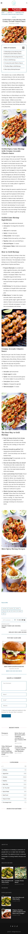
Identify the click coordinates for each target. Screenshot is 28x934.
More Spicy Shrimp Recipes (12, 69)
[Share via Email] (24, 620)
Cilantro (11, 608)
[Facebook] (10, 926)
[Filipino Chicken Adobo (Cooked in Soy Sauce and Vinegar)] (6, 913)
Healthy (14, 781)
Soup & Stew (14, 799)
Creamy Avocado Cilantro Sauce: (14, 63)
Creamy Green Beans (19, 881)
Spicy (4, 613)
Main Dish (14, 784)
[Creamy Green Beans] (20, 873)
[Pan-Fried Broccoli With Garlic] (7, 873)
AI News (14, 770)
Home (3, 12)
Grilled (4, 611)
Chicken (14, 777)
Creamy (17, 608)
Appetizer (14, 773)
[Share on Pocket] (22, 620)
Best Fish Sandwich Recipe (14, 666)
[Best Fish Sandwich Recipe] (14, 652)
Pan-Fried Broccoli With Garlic (7, 881)
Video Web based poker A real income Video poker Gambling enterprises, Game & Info (7, 750)
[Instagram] (14, 926)
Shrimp (20, 611)
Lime (9, 611)
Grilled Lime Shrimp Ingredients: (14, 56)
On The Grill (14, 788)
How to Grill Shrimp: (10, 60)
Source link (5, 602)
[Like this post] (15, 620)
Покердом (5, 733)
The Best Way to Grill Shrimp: (13, 66)
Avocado (4, 608)
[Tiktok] (17, 926)
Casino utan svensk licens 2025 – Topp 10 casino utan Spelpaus (20, 748)
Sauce (14, 611)
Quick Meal (14, 791)
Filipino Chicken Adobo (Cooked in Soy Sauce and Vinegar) (19, 911)
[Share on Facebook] (17, 620)
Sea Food (10, 12)
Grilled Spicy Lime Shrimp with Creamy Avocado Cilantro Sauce (12, 52)
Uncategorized (14, 802)
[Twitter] (12, 926)
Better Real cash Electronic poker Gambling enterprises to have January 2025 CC (20, 737)
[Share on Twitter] (19, 620)
